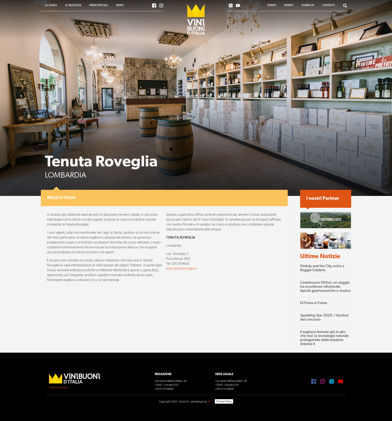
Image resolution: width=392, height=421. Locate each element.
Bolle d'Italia (61, 198)
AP (209, 401)
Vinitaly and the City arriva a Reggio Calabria (322, 268)
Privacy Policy (224, 401)
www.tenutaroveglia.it (181, 268)
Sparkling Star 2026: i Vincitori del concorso (324, 318)
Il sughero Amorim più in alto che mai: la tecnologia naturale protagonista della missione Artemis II (324, 338)
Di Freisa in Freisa (313, 303)
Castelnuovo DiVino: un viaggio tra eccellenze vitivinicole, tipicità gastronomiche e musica (325, 287)
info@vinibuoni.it (58, 387)
